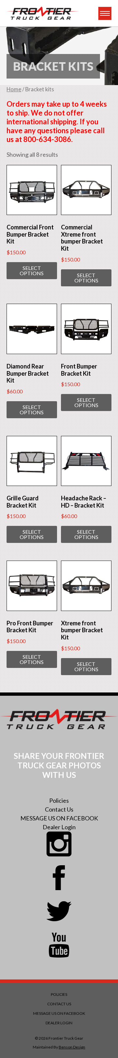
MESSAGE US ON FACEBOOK (59, 818)
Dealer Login (59, 827)
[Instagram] (59, 844)
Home (14, 89)
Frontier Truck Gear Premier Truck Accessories (43, 13)
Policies (59, 800)
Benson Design (72, 1047)
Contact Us (59, 809)
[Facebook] (59, 877)
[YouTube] (59, 945)
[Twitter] (59, 911)
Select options (32, 270)
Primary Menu (104, 13)
